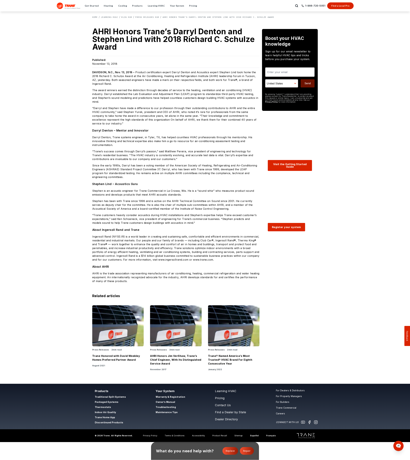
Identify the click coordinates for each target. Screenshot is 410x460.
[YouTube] (303, 422)
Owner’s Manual (165, 402)
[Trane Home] (68, 6)
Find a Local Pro (340, 5)
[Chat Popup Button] (398, 446)
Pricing (220, 398)
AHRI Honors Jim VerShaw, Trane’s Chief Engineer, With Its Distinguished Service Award (175, 359)
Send (307, 83)
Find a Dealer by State (230, 412)
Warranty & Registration (170, 396)
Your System (165, 391)
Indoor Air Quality (105, 412)
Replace (230, 450)
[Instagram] (316, 422)
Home (95, 17)
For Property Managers (289, 396)
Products (101, 391)
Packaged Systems (107, 402)
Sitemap (238, 435)
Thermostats (103, 407)
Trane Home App (105, 417)
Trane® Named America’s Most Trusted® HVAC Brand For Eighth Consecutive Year (230, 359)
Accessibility (198, 435)
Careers (280, 413)
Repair (247, 450)
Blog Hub (126, 17)
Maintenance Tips (167, 412)
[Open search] (296, 5)
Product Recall (219, 435)
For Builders (282, 402)
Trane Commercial (286, 407)
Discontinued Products (109, 422)
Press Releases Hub (147, 17)
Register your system (286, 227)
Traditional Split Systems (110, 396)
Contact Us (223, 405)
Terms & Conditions (175, 435)
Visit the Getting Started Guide (290, 165)
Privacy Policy (271, 102)
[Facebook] (309, 422)
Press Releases (100, 350)
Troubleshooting (166, 407)
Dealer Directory (226, 419)
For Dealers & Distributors (290, 390)
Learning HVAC (109, 17)
